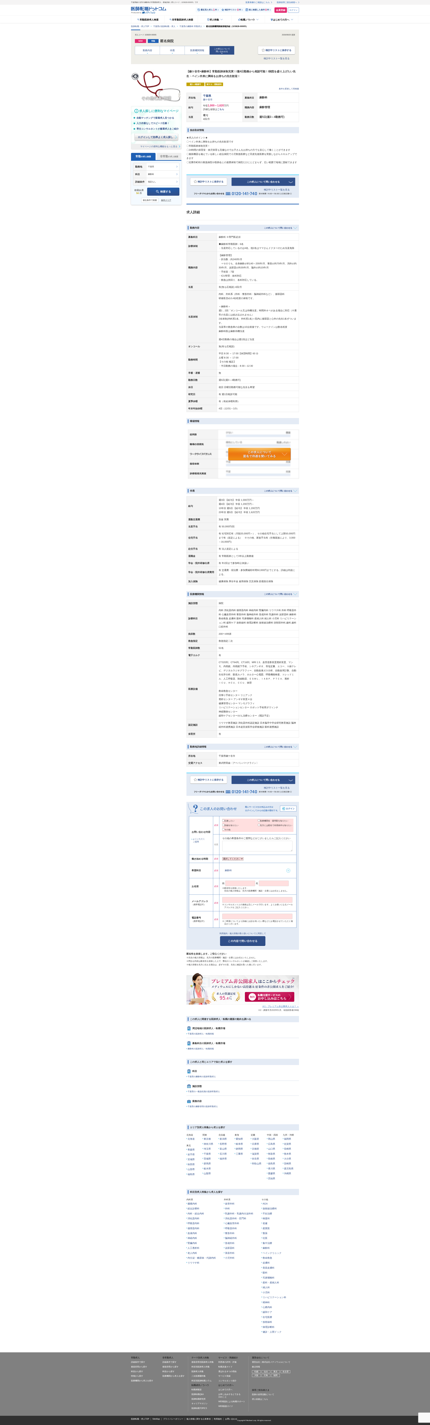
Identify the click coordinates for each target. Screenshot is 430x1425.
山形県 (191, 1169)
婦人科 (266, 1287)
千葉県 (207, 95)
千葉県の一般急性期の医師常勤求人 (204, 1091)
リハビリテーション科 (274, 1297)
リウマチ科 (193, 1262)
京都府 (255, 1148)
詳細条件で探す (138, 1362)
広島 (266, 1375)
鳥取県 (271, 1153)
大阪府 (255, 1139)
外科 (227, 1208)
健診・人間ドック (272, 1332)
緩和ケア (267, 1312)
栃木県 (207, 1168)
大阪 (256, 1375)
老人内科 (192, 1253)
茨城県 (207, 1158)
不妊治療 (267, 1213)
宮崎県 (287, 1163)
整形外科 (229, 1233)
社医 (265, 1238)
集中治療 (267, 1243)
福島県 (191, 1174)
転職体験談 (196, 1389)
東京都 (207, 1139)
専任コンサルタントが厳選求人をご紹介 (158, 128)
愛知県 (239, 1139)
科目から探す (137, 1371)
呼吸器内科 (193, 1223)
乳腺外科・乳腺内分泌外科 (239, 1213)
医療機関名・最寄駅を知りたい (274, 821)
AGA (265, 1203)
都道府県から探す (139, 1367)
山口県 (271, 1148)
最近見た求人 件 (209, 9)
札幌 (256, 1371)
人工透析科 (193, 1248)
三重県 (239, 1153)
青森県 (191, 1149)
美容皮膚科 (268, 1267)
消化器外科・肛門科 (235, 1218)
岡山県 (271, 1139)
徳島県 (271, 1163)
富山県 (223, 1148)
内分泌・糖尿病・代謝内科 (202, 1258)
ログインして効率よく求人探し (155, 137)
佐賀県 (287, 1144)
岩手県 (191, 1154)
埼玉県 (207, 1148)
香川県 (271, 1168)
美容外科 (229, 1253)
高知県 (271, 1178)
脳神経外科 (231, 1238)
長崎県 (287, 1148)
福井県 (223, 1158)
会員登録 (280, 10)
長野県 (223, 1144)
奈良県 (255, 1158)
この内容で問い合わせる (242, 941)
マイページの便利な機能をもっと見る (158, 146)
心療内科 (267, 1307)
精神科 (266, 1302)
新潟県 (223, 1139)
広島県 (271, 1144)
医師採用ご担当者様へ (287, 2)
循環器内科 (193, 1228)
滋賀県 (255, 1153)
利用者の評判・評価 (227, 1362)
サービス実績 (224, 1376)
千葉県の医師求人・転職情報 (201, 1034)
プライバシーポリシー (173, 1419)
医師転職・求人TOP (140, 1419)
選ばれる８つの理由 (227, 1371)
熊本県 (287, 1153)
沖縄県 (287, 1173)
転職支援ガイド (225, 1367)
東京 (275, 1371)
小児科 (266, 1292)
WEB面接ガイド (225, 1406)
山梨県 (207, 1173)
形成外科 (229, 1243)
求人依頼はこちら (260, 1399)
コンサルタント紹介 (227, 1381)
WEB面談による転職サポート (231, 1401)
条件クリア (166, 200)
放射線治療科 (270, 1208)
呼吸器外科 (231, 1228)
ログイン (293, 10)
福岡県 (287, 1139)
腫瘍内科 (192, 1203)
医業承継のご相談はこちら (258, 2)
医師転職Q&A (197, 1394)
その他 (227, 830)
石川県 (223, 1153)
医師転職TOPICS (199, 1408)
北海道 (191, 1139)
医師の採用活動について (263, 1394)
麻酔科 (228, 870)
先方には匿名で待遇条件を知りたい (276, 825)
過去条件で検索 (150, 200)
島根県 (271, 1158)
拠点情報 (256, 1367)
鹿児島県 (288, 1168)
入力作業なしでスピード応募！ (153, 123)
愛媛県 (271, 1173)
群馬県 (207, 1163)
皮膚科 (266, 1262)
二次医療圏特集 (198, 1376)
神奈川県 (208, 1144)
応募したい (229, 821)
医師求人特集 (197, 1371)
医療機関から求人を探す (142, 1381)
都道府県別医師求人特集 (202, 1362)
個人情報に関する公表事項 (198, 1419)
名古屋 (286, 1371)
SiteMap (156, 1419)
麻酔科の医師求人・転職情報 (201, 1049)
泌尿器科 (229, 1248)
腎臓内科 (192, 1243)
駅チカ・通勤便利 (214, 84)
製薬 (265, 1233)
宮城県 (191, 1159)
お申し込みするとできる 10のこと (229, 1395)
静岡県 (239, 1148)
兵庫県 (255, 1144)
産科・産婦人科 (271, 1282)
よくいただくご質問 (199, 840)
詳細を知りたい (231, 825)
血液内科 (192, 1233)
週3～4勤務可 (195, 84)
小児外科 (229, 1258)
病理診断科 (268, 1327)
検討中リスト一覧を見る (277, 58)
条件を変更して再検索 (289, 89)
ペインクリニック (272, 1253)
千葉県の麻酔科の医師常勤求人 (202, 1076)
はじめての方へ (225, 1389)
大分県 (287, 1158)
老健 (265, 1223)
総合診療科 (193, 1208)
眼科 (265, 1272)
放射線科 (267, 1322)
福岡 (275, 1375)
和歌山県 (256, 1163)
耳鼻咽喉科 (268, 1277)
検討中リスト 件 (233, 9)
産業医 (266, 1228)
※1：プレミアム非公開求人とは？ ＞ (280, 1006)
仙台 (266, 1371)
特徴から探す (137, 1376)
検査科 (266, 1218)
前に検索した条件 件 (259, 9)
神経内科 (192, 1238)
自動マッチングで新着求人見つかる (155, 117)
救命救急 (267, 1258)
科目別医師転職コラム (201, 1381)
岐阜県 (239, 1144)
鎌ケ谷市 (207, 99)
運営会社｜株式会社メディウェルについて (271, 1362)
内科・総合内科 (196, 1213)
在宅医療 (267, 1317)
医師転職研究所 (198, 1399)
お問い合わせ (231, 1419)
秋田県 (191, 1164)
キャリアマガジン (199, 1403)
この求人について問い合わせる (263, 181)
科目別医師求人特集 (200, 1367)
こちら (220, 109)
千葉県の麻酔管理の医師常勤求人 (203, 1106)
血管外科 (229, 1203)
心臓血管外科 (232, 1223)
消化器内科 (193, 1218)
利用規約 (218, 1419)
